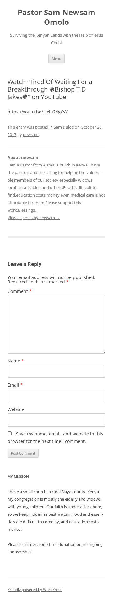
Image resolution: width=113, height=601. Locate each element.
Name (16, 361)
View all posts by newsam (34, 217)
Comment (20, 291)
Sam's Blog (64, 127)
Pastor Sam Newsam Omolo (56, 17)
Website (16, 409)
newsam (31, 134)
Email (15, 385)
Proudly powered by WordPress (35, 589)
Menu (56, 58)
